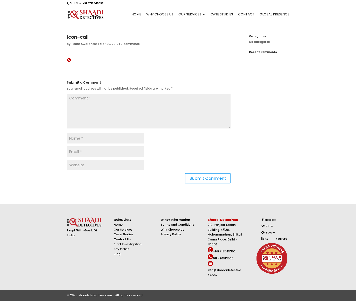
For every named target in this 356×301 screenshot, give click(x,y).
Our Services (189, 15)
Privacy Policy (171, 234)
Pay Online (121, 249)
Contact (246, 15)
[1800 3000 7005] (210, 251)
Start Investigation (128, 244)
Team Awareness (84, 44)
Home (136, 15)
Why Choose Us (159, 15)
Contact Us (122, 239)
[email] (210, 265)
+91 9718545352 (93, 3)
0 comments (130, 44)
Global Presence (274, 15)
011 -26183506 (223, 258)
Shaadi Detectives (223, 220)
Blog (117, 254)
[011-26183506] (210, 258)
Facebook (270, 220)
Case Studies (222, 15)
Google (270, 232)
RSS (266, 238)
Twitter (268, 226)
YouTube (281, 238)
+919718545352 (224, 251)
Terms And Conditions (177, 225)
